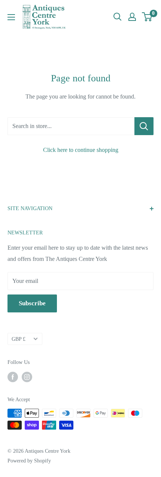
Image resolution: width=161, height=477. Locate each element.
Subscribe (32, 303)
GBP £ (18, 339)
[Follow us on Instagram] (27, 377)
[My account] (132, 17)
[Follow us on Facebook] (12, 377)
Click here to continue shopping (80, 150)
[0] (147, 16)
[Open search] (117, 17)
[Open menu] (11, 17)
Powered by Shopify (29, 461)
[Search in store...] (144, 126)
